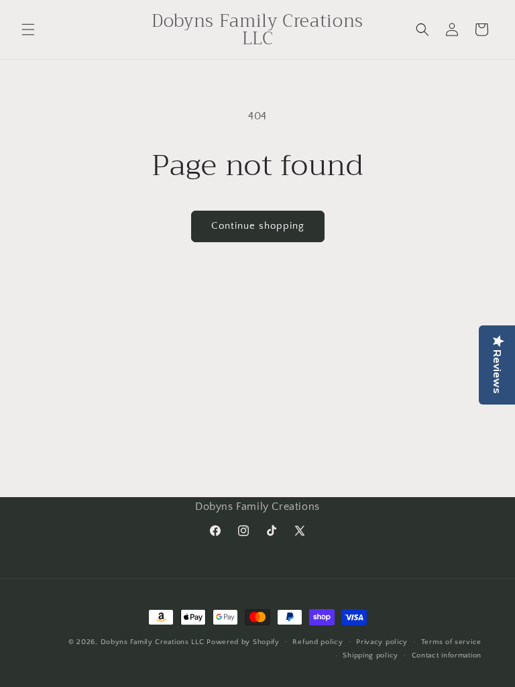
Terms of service (451, 642)
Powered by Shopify (243, 642)
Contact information (446, 655)
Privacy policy (382, 642)
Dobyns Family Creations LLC (153, 642)
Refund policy (317, 642)
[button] (28, 29)
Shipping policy (370, 655)
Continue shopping (257, 225)
